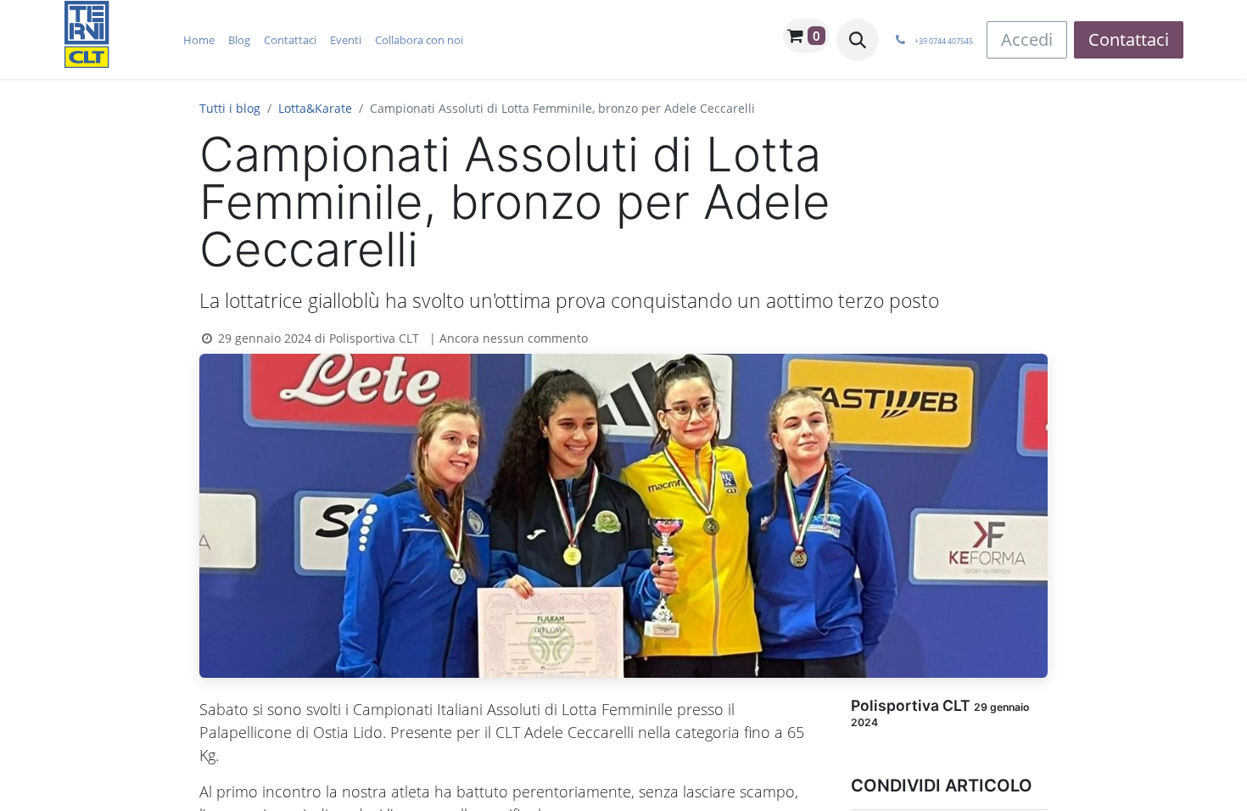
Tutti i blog (229, 108)
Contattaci (1128, 39)
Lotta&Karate (315, 108)
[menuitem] (198, 40)
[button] (857, 40)
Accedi (1027, 39)
